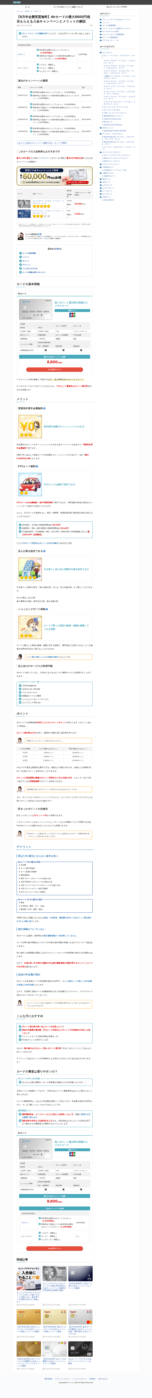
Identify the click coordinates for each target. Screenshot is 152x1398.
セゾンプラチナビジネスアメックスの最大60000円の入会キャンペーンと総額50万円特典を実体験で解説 (54, 1287)
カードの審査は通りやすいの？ (34, 272)
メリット (26, 257)
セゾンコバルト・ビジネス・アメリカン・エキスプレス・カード (119, 82)
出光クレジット (108, 128)
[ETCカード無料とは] (36, 466)
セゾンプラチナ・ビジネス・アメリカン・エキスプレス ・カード (119, 67)
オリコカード (107, 194)
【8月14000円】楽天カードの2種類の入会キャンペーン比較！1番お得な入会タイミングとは (80, 1330)
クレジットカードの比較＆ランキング (116, 28)
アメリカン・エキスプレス (112, 134)
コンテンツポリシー (80, 1379)
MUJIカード (108, 122)
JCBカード (106, 197)
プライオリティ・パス (110, 40)
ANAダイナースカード (112, 161)
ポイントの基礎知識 (109, 37)
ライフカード (107, 191)
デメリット (27, 265)
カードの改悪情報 (109, 25)
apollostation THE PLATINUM (115, 131)
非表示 (58, 249)
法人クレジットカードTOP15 (117, 7)
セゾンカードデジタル (112, 110)
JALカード (106, 182)
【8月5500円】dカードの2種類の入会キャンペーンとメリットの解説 (54, 1361)
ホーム (27, 7)
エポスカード (107, 185)
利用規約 (92, 1379)
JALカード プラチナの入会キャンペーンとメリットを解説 (79, 1361)
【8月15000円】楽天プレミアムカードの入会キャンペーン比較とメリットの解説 (28, 1329)
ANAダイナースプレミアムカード (116, 158)
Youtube (46, 238)
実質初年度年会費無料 (30, 408)
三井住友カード (108, 167)
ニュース (105, 22)
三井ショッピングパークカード (115, 113)
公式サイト (21, 54)
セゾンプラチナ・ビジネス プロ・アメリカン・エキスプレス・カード (119, 72)
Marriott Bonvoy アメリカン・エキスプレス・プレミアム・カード (118, 138)
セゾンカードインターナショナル (116, 107)
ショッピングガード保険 (31, 609)
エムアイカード (108, 188)
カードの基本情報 (29, 253)
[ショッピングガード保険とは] (46, 609)
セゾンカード (107, 52)
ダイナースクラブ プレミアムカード (117, 155)
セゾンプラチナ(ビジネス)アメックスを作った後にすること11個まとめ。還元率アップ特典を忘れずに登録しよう (29, 1297)
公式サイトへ (56, 369)
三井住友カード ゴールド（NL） (116, 170)
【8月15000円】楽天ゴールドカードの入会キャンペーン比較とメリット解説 (54, 1329)
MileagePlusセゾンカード (113, 116)
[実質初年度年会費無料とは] (44, 408)
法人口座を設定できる (30, 551)
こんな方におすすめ (30, 268)
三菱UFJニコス (108, 173)
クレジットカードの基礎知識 (113, 34)
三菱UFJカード (109, 176)
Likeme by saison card (112, 119)
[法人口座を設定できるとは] (44, 551)
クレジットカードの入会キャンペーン (116, 19)
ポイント (26, 261)
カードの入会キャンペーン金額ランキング (68, 7)
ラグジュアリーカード (110, 164)
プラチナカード (44, 158)
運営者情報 (48, 1379)
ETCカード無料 (26, 466)
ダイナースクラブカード (111, 152)
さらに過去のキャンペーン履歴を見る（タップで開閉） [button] (44, 143)
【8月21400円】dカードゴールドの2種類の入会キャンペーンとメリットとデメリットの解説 (29, 1362)
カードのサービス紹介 (110, 31)
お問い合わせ (102, 1379)
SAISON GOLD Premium (113, 125)
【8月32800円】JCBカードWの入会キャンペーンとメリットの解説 (80, 1285)
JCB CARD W (109, 200)
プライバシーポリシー (62, 1379)
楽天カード (106, 179)
